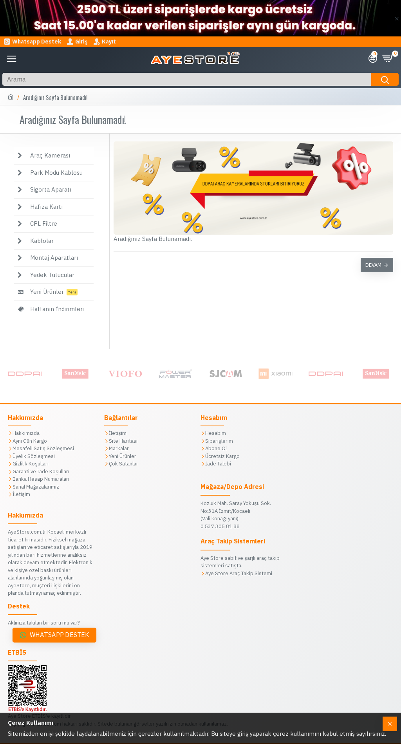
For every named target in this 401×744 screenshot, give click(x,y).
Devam (373, 265)
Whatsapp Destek (59, 635)
